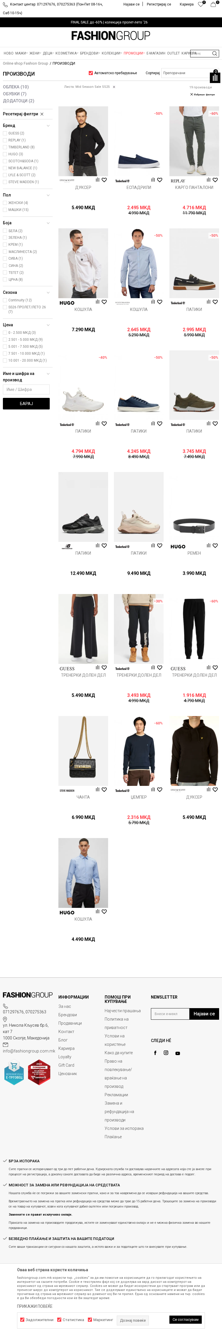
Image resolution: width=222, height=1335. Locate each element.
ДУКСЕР (83, 187)
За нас (64, 1006)
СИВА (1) (15, 258)
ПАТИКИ (194, 309)
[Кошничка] (215, 6)
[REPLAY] (178, 181)
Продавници (70, 1023)
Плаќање (113, 1136)
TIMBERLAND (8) (21, 147)
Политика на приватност (117, 1023)
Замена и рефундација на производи (119, 1111)
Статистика (73, 1320)
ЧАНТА (83, 797)
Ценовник (67, 1073)
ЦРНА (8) (16, 280)
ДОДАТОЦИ (18, 100)
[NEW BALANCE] (67, 546)
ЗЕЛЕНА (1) (17, 238)
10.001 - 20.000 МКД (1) (27, 360)
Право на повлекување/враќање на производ (118, 1074)
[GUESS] (67, 668)
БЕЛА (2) (16, 231)
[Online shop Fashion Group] (111, 35)
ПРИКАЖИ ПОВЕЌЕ (35, 1306)
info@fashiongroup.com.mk (29, 1051)
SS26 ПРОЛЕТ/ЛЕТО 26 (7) (27, 309)
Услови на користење (115, 1040)
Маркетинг (103, 1320)
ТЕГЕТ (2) (16, 273)
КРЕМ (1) (15, 245)
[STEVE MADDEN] (67, 790)
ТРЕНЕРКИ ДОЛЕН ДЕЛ (83, 675)
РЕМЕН (194, 553)
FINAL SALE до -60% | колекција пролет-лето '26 (109, 22)
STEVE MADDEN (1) (23, 182)
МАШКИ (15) (18, 210)
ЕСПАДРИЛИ (139, 187)
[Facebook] (155, 1053)
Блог (63, 1040)
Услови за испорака (124, 1128)
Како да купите (119, 1052)
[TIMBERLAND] (122, 181)
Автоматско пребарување (115, 73)
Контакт (66, 1031)
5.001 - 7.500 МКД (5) (25, 347)
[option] (111, 22)
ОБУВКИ (15, 93)
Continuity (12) (20, 300)
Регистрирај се (159, 4)
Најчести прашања (123, 1010)
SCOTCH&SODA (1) (23, 161)
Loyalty (64, 1056)
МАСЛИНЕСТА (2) (23, 252)
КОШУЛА (83, 309)
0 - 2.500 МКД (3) (22, 333)
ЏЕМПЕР (139, 797)
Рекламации (116, 1094)
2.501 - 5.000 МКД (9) (25, 340)
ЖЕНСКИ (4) (18, 203)
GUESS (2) (16, 133)
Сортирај (153, 73)
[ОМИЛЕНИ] (201, 6)
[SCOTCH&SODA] (122, 302)
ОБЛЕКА (16, 87)
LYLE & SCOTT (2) (22, 175)
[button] (204, 53)
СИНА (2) (16, 266)
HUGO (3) (15, 154)
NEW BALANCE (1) (22, 168)
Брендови (67, 1014)
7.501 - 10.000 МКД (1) (26, 353)
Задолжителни (39, 1320)
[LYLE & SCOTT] (67, 181)
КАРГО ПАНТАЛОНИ (194, 187)
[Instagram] (166, 1052)
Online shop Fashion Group (25, 63)
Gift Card (66, 1065)
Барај (26, 403)
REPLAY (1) (17, 140)
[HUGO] (67, 302)
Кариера (66, 1048)
